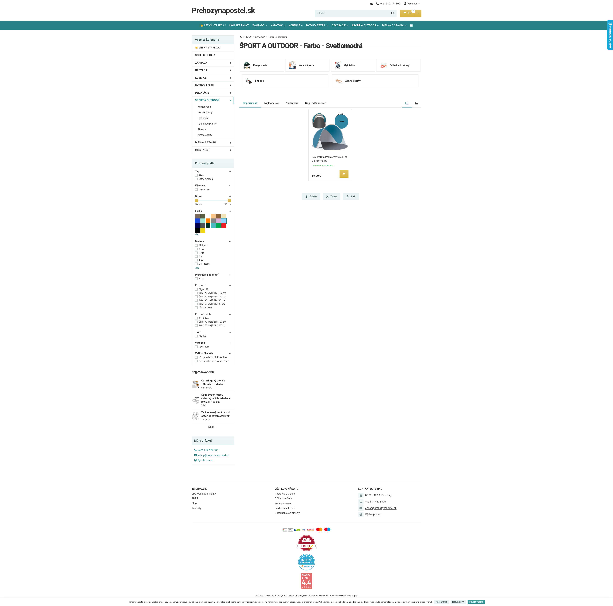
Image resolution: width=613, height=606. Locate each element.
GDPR (195, 498)
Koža (201, 260)
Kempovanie (205, 106)
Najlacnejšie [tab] (271, 103)
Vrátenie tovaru (283, 503)
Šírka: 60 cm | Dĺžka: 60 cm (212, 300)
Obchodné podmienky (204, 493)
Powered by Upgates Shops (343, 595)
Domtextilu (204, 189)
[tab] (407, 103)
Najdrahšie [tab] (292, 103)
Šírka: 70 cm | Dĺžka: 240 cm (212, 325)
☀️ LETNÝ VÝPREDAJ (213, 25)
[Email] (372, 3)
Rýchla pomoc (205, 460)
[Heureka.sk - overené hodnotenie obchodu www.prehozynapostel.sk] (306, 561)
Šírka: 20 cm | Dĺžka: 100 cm (212, 293)
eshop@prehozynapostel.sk (213, 455)
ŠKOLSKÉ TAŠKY (239, 25)
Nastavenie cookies (318, 595)
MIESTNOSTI (202, 150)
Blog (194, 503)
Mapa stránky (295, 595)
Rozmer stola (203, 314)
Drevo (201, 249)
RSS (305, 595)
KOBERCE (294, 25)
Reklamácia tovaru (285, 508)
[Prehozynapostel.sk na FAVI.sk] (306, 542)
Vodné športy (205, 112)
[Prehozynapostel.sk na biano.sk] (306, 580)
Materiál (200, 241)
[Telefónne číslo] (360, 501)
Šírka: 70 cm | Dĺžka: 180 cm (212, 322)
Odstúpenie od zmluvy (287, 512)
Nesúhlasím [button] (458, 602)
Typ (197, 171)
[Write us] (360, 514)
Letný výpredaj (206, 179)
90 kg (201, 278)
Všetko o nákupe (286, 488)
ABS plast (203, 245)
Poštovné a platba (285, 493)
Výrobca (200, 185)
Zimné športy (205, 135)
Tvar (198, 332)
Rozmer (200, 285)
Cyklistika (203, 118)
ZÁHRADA (258, 25)
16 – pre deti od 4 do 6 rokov (213, 357)
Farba (198, 211)
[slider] (196, 200)
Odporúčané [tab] (250, 103)
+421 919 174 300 (208, 450)
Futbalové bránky (207, 123)
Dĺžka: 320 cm (205, 307)
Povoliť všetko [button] (476, 602)
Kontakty (196, 508)
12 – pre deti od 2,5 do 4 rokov (214, 361)
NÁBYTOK (277, 25)
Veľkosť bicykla (204, 353)
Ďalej (211, 426)
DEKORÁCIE (339, 25)
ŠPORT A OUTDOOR (364, 26)
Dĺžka (198, 196)
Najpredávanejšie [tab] (315, 103)
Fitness (202, 129)
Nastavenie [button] (441, 602)
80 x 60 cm (204, 318)
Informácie (199, 488)
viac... (198, 234)
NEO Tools (204, 346)
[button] (417, 13)
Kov (200, 256)
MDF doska (204, 263)
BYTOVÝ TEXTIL (315, 25)
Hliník (201, 252)
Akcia (201, 175)
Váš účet (412, 3)
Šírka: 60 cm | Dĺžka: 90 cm (212, 304)
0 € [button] (410, 13)
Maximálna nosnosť (206, 274)
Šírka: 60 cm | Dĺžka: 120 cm (212, 296)
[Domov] (240, 37)
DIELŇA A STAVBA (393, 25)
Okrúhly (202, 336)
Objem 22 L (204, 289)
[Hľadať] (393, 13)
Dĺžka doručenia (283, 498)
